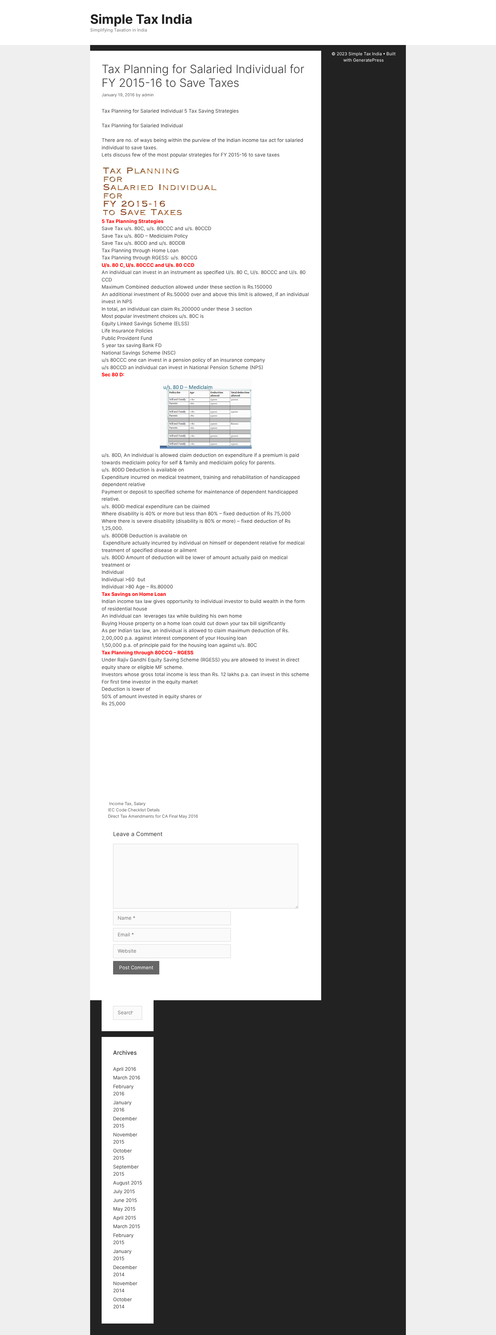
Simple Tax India (141, 19)
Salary (140, 803)
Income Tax (120, 803)
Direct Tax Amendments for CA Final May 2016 (153, 816)
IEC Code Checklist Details (134, 809)
